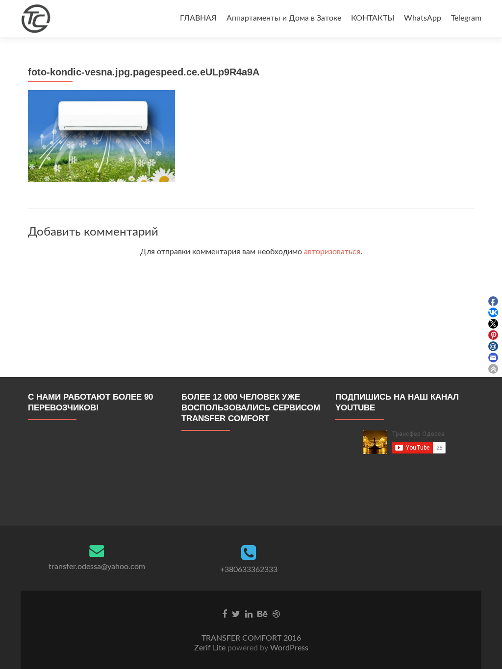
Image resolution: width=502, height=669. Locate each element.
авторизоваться (332, 252)
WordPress (288, 648)
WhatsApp (422, 18)
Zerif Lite (210, 648)
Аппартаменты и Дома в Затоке (283, 18)
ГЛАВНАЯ (198, 18)
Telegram (466, 18)
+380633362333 (248, 569)
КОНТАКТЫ (372, 18)
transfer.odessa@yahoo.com (97, 567)
